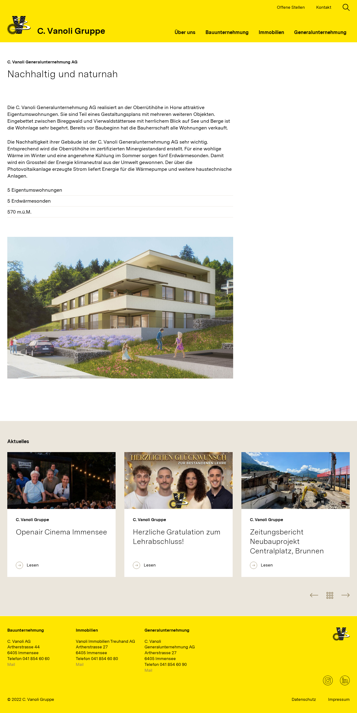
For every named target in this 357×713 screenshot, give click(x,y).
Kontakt (323, 7)
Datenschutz (304, 699)
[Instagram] (328, 683)
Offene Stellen (291, 7)
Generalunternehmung (320, 32)
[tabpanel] (120, 307)
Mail (11, 664)
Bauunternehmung (227, 32)
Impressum (339, 699)
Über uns (185, 32)
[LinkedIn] (345, 683)
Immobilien (271, 32)
